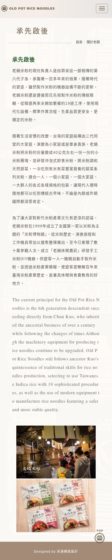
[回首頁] (28, 6)
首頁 (79, 42)
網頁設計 (71, 551)
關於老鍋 (93, 42)
